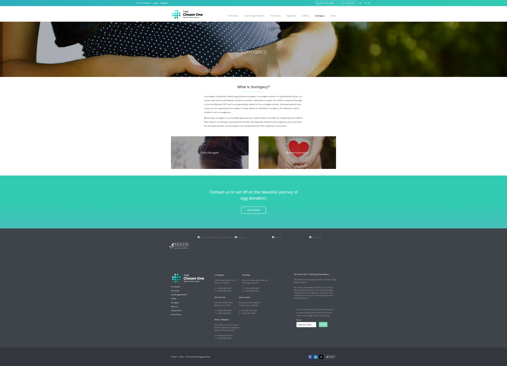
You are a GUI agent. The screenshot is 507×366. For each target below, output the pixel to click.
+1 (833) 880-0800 (223, 288)
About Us (174, 306)
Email (299, 320)
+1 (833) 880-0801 (223, 291)
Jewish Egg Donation (179, 295)
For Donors (175, 291)
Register (164, 3)
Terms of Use (176, 314)
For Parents (175, 287)
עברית (331, 357)
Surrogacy (175, 302)
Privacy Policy (176, 310)
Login (155, 3)
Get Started (253, 210)
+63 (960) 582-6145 (224, 335)
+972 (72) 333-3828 (249, 310)
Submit (323, 324)
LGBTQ (173, 299)
